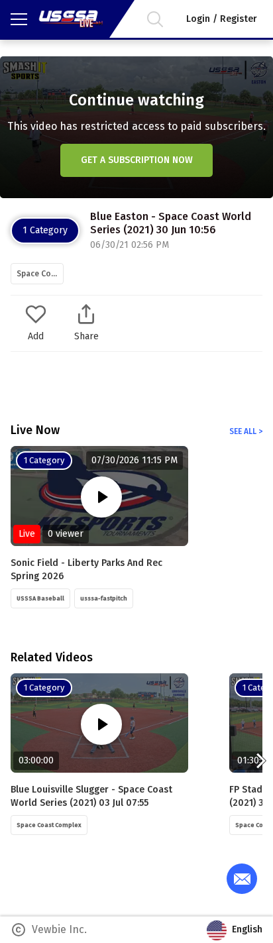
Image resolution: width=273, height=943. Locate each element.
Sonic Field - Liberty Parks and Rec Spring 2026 (86, 569)
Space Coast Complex (40, 273)
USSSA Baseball (40, 598)
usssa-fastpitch (103, 598)
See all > (245, 431)
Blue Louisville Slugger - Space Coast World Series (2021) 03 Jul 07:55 (91, 796)
